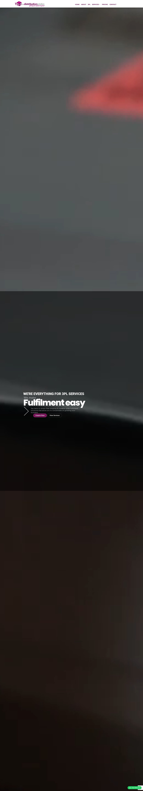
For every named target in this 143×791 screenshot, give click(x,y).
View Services (55, 415)
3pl (89, 4)
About (83, 4)
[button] (135, 787)
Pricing (105, 4)
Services (95, 4)
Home (77, 4)
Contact (113, 4)
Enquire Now (40, 415)
